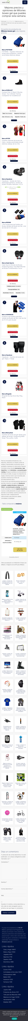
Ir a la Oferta (12, 61)
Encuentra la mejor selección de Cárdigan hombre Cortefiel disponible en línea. (21, 839)
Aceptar (14, 1018)
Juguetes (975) (7, 954)
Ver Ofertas (13, 70)
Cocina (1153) (7, 969)
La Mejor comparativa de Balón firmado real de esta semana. (21, 803)
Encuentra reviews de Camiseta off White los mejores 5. (7, 619)
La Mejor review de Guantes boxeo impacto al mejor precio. (7, 839)
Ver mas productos (6, 509)
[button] (24, 2)
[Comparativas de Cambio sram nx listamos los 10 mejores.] (7, 720)
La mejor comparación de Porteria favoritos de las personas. (21, 655)
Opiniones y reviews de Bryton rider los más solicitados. (7, 746)
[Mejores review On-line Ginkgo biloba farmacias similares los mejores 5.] (7, 593)
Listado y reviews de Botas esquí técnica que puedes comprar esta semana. (21, 672)
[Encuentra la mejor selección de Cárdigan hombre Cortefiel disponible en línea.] (21, 831)
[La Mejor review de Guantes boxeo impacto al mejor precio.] (7, 831)
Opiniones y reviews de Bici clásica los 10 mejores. (20, 784)
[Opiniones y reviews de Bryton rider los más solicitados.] (7, 739)
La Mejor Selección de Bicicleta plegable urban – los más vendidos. (21, 820)
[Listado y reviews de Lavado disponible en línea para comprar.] (21, 720)
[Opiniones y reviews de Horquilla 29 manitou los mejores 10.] (7, 796)
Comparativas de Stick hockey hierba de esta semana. (7, 820)
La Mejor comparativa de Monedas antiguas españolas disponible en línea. (21, 637)
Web (2, 895)
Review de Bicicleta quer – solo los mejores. (20, 582)
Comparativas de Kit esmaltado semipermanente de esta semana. (7, 637)
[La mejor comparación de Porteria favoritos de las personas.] (21, 648)
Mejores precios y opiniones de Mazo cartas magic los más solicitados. (21, 709)
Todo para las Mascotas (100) (12, 994)
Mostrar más (14, 120)
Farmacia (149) (7, 982)
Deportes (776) (7, 957)
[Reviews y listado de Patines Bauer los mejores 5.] (7, 648)
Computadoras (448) (9, 974)
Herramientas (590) (9, 999)
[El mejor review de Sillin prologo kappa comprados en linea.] (21, 757)
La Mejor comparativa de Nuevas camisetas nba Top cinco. (7, 709)
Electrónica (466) (8, 962)
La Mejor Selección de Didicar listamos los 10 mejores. (20, 600)
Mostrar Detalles (14, 72)
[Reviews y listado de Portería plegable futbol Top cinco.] (7, 684)
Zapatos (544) (7, 959)
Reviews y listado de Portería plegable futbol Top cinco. (7, 690)
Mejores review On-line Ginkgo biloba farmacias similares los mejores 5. (7, 601)
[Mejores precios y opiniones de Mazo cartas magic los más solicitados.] (21, 702)
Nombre (4, 882)
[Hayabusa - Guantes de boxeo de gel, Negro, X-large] (19, 347)
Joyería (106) (7, 989)
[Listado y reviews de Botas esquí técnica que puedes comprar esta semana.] (21, 665)
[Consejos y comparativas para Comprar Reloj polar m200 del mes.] (21, 684)
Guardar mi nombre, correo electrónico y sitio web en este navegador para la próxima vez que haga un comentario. (13, 906)
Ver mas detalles (20, 549)
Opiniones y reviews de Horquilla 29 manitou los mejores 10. (7, 803)
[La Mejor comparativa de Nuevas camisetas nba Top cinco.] (7, 702)
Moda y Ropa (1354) (9, 952)
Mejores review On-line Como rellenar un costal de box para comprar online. (7, 785)
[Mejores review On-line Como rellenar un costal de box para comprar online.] (7, 777)
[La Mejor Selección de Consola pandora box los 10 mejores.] (7, 665)
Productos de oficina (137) (11, 992)
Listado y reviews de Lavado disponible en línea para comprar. (21, 727)
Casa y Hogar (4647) (9, 949)
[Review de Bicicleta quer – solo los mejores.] (21, 575)
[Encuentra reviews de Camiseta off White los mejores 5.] (7, 612)
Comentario (5, 862)
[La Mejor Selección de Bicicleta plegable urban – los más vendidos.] (21, 813)
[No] (26, 1015)
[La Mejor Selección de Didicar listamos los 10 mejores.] (21, 593)
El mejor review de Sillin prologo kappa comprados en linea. (20, 764)
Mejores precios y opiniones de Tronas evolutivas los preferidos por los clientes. (7, 766)
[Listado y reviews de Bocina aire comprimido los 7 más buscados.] (21, 739)
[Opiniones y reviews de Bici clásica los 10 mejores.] (21, 777)
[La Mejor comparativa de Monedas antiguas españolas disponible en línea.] (21, 629)
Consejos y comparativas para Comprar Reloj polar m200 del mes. (20, 691)
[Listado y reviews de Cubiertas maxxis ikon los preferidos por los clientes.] (7, 575)
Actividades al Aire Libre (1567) (12, 972)
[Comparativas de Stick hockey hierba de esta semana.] (7, 813)
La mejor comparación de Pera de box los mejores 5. (21, 619)
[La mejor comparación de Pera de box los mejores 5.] (21, 612)
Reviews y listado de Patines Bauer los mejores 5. (7, 655)
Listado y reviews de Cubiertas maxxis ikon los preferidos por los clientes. (7, 582)
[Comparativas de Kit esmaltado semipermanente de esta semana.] (7, 629)
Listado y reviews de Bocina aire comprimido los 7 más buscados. (21, 746)
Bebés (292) (7, 977)
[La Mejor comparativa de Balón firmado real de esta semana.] (21, 796)
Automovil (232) (8, 979)
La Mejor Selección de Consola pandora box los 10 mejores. (7, 672)
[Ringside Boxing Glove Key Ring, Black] (19, 386)
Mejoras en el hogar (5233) (11, 997)
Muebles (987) (7, 1002)
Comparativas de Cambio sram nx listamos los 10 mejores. (7, 728)
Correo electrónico (7, 889)
